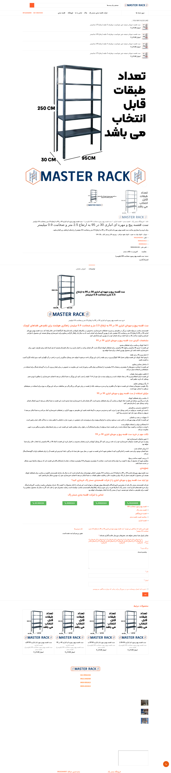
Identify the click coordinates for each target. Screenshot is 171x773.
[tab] (92, 268)
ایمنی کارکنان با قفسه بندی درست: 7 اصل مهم (124, 719)
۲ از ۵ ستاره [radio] (130, 539)
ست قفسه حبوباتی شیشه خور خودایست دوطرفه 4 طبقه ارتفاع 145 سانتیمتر (115, 44)
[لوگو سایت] (136, 5)
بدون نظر (128, 704)
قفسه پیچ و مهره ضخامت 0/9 (137, 506)
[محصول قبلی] (32, 222)
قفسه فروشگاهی (141, 513)
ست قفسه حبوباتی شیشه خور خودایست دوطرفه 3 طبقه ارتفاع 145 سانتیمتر (115, 34)
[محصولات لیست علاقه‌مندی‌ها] (23, 5)
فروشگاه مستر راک (137, 221)
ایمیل (146, 580)
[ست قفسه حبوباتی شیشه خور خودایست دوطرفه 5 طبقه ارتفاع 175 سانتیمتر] (145, 27)
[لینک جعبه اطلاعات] (38, 13)
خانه (146, 221)
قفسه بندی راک (141, 510)
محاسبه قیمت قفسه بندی (138, 517)
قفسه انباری (117, 221)
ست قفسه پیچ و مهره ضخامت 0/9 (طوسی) (98, 221)
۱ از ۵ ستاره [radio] (139, 539)
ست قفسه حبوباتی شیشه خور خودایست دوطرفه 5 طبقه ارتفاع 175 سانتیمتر (115, 25)
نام (146, 571)
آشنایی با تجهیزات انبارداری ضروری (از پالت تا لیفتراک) (121, 710)
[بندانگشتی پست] (144, 703)
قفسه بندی (126, 221)
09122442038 (138, 237)
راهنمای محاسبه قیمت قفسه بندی (137, 739)
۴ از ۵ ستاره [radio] (131, 541)
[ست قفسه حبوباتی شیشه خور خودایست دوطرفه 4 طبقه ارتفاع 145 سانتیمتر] (145, 46)
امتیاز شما (146, 542)
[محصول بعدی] (28, 222)
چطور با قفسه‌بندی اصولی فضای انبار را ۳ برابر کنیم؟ (122, 701)
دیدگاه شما (144, 548)
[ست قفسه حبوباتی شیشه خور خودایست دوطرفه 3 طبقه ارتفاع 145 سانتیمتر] (145, 36)
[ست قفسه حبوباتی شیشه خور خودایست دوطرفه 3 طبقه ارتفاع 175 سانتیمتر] (145, 55)
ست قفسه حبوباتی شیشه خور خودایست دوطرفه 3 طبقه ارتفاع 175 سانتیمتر (115, 53)
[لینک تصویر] (85, 669)
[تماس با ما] (166, 764)
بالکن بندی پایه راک (142, 742)
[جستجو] (32, 5)
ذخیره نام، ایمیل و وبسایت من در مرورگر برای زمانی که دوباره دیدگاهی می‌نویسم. (119, 589)
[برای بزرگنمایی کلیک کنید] (144, 184)
